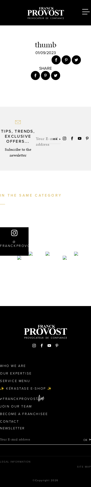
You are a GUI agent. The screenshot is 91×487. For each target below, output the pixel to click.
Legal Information (15, 461)
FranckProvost (20, 399)
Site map (84, 466)
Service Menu (15, 381)
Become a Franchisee (24, 414)
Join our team (16, 406)
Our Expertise (16, 373)
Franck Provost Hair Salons (45, 12)
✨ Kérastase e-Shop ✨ (26, 389)
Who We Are (13, 366)
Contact (9, 422)
